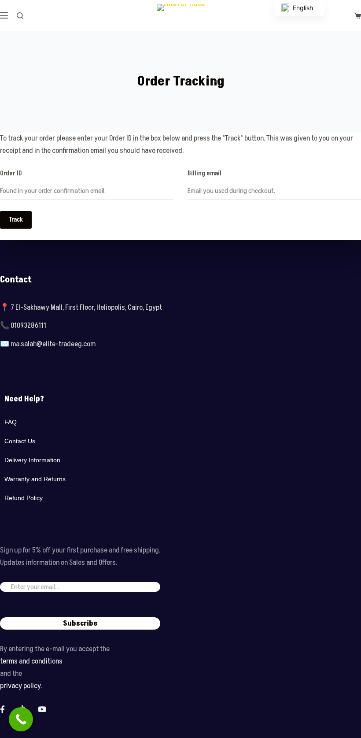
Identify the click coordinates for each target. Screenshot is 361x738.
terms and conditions (31, 661)
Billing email (204, 173)
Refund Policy (23, 497)
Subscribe (80, 623)
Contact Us (19, 441)
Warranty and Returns (35, 478)
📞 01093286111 (23, 325)
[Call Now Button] (21, 719)
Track (16, 219)
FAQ (10, 422)
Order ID (11, 173)
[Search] (20, 15)
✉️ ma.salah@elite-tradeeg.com (48, 344)
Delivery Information (32, 460)
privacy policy (20, 686)
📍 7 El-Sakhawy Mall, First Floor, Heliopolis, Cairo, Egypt (81, 307)
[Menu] (4, 15)
